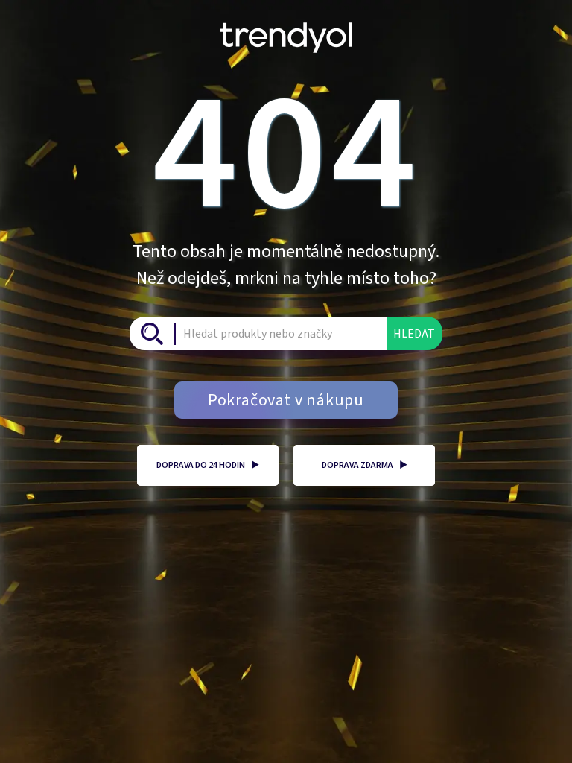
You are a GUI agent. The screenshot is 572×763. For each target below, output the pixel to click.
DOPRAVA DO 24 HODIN (207, 465)
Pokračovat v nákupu (286, 400)
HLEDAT (414, 334)
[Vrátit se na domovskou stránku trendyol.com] (286, 32)
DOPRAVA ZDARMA (364, 465)
